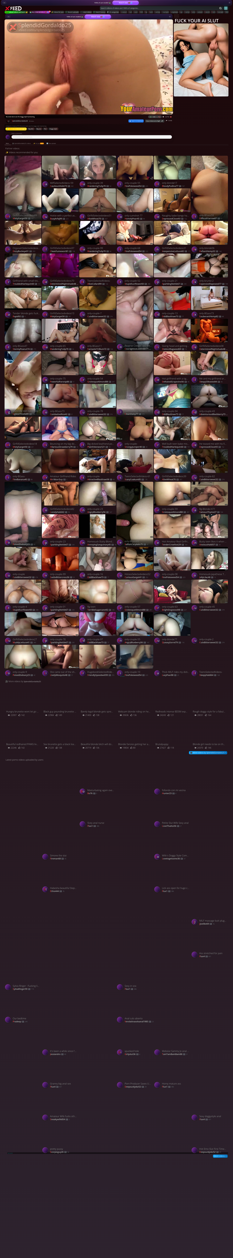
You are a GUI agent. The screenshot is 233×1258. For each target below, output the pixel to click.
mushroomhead (135, 825)
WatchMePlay (96, 1021)
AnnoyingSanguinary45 (101, 544)
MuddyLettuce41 (24, 642)
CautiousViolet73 (61, 186)
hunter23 (169, 793)
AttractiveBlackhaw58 (101, 479)
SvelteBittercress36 (62, 577)
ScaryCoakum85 (136, 479)
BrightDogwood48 (174, 610)
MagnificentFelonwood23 (102, 891)
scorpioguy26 (59, 1152)
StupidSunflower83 (137, 284)
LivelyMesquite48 (61, 675)
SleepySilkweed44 (211, 381)
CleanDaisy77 (135, 414)
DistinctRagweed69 (174, 349)
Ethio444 (57, 891)
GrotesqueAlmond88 (101, 381)
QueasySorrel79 (173, 642)
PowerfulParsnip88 (62, 381)
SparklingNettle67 (174, 284)
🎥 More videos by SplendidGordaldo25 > (208, 752)
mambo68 (208, 891)
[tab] (8, 143)
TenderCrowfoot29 (174, 544)
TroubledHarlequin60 (27, 284)
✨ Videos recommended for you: (22, 152)
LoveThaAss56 (172, 826)
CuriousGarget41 (136, 577)
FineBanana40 (22, 479)
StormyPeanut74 (24, 349)
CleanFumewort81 (62, 251)
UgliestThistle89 (24, 414)
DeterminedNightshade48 (65, 284)
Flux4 (205, 956)
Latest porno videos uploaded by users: (25, 759)
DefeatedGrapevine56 (175, 381)
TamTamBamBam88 (175, 1054)
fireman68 (58, 858)
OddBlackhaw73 (173, 316)
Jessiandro (58, 1054)
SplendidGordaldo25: (32, 681)
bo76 (92, 793)
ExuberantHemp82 (211, 316)
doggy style (53, 129)
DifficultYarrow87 (210, 218)
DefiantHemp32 (210, 251)
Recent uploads (73, 12)
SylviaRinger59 (23, 989)
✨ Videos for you (57, 12)
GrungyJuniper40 (136, 447)
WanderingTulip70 (99, 186)
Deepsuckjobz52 (135, 1087)
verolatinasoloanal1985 (64, 956)
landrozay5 (21, 891)
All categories (114, 12)
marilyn (168, 956)
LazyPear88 (170, 675)
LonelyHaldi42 (60, 512)
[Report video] (171, 117)
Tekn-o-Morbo (134, 891)
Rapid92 (19, 316)
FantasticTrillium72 (100, 349)
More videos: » (220, 1156)
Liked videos (87, 12)
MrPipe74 (206, 825)
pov (45, 129)
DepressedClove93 (174, 218)
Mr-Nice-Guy (58, 479)
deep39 (19, 825)
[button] (226, 8)
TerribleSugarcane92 (100, 610)
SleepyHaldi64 (209, 675)
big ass (38, 129)
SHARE (170, 120)
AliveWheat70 (97, 218)
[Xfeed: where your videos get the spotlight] (13, 8)
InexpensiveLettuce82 (176, 251)
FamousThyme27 (211, 512)
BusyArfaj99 (59, 218)
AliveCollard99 (97, 284)
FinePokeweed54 (136, 186)
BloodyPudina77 (173, 186)
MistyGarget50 (23, 218)
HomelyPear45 (135, 218)
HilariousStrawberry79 (64, 447)
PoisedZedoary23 (24, 544)
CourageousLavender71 (139, 349)
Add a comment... (17, 133)
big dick (30, 129)
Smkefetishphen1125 (138, 956)
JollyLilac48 (207, 577)
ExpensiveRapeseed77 (213, 284)
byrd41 (56, 825)
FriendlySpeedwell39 (100, 675)
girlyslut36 (132, 1054)
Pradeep (20, 1021)
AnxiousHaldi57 (209, 544)
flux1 (93, 826)
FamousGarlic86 (23, 956)
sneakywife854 (60, 1119)
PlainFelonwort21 (98, 447)
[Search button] (220, 8)
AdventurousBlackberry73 (214, 414)
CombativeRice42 (61, 414)
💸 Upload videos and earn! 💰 (16, 129)
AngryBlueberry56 (99, 512)
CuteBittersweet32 (99, 316)
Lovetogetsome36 (173, 858)
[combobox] (159, 8)
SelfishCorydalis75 (136, 544)
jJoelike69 (206, 924)
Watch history (100, 12)
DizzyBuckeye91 (24, 251)
